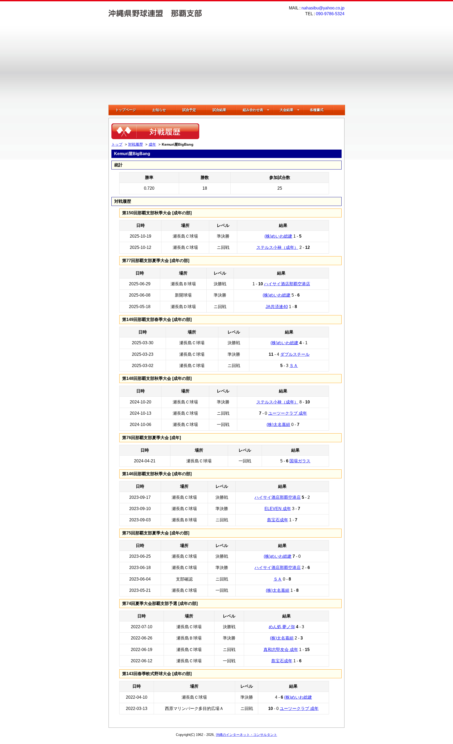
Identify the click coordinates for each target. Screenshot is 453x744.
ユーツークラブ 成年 (287, 413)
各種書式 (316, 110)
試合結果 (219, 110)
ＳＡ (293, 365)
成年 (152, 144)
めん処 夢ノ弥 (282, 627)
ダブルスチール (295, 354)
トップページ (125, 110)
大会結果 (286, 110)
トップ (116, 144)
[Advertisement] (226, 65)
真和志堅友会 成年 (280, 649)
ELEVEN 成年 (278, 508)
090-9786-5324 (330, 14)
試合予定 (189, 110)
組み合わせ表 (253, 110)
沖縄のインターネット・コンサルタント (246, 735)
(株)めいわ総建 (278, 236)
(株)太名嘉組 (278, 424)
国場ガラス (299, 461)
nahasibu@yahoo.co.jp (322, 8)
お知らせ (159, 110)
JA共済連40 (277, 306)
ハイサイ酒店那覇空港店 (287, 284)
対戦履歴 (135, 144)
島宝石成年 (277, 520)
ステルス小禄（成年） (277, 247)
